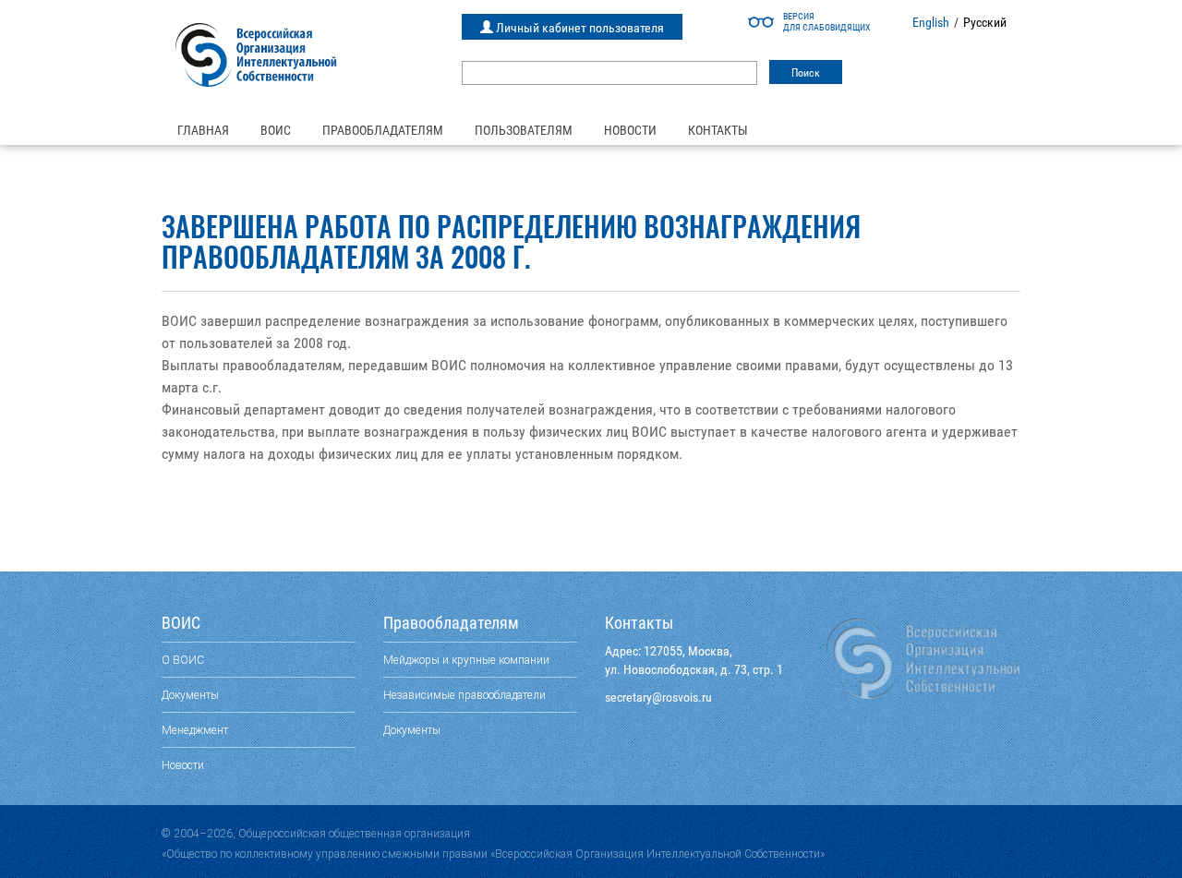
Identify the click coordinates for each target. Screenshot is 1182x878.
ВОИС (275, 130)
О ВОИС (183, 660)
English (930, 22)
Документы (190, 695)
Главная (203, 130)
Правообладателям (382, 130)
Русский (985, 22)
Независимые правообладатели (464, 695)
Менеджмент (195, 730)
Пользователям (524, 130)
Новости (630, 130)
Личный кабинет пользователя (578, 27)
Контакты (718, 130)
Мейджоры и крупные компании (466, 660)
